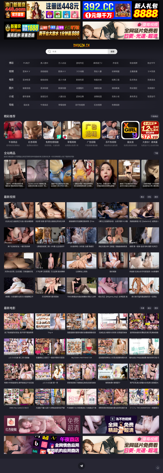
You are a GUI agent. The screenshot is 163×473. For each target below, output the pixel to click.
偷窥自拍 (26, 88)
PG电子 (26, 63)
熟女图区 (133, 88)
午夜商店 (44, 105)
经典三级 (115, 79)
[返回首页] (158, 468)
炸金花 (115, 63)
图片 (11, 88)
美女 (142, 197)
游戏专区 (80, 63)
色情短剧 (115, 105)
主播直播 (133, 71)
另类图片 (151, 88)
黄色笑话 (133, 96)
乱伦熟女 (133, 79)
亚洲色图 (44, 88)
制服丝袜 (98, 79)
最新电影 (9, 308)
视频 (11, 71)
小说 (11, 96)
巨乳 (149, 197)
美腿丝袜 (98, 88)
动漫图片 (80, 88)
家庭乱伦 (44, 96)
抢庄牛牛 (151, 63)
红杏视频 (98, 105)
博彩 (11, 63)
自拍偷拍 (44, 71)
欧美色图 (62, 88)
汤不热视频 (80, 105)
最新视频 (9, 197)
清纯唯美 (115, 88)
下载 (156, 153)
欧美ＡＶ (62, 71)
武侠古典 (80, 96)
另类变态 (151, 79)
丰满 (142, 308)
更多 (156, 197)
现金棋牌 (133, 63)
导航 (11, 104)
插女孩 (26, 105)
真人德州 (44, 63)
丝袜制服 (115, 71)
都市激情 (26, 96)
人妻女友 (62, 96)
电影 (11, 79)
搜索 (112, 51)
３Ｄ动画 (80, 71)
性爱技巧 (151, 96)
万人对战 (62, 63)
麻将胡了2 (97, 63)
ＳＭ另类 (151, 71)
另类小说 (115, 96)
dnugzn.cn (81, 45)
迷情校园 (98, 96)
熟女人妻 (98, 71)
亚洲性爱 (26, 79)
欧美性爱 (80, 79)
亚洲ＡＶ (26, 71)
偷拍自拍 (44, 79)
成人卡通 (62, 79)
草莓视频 (62, 105)
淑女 (149, 308)
